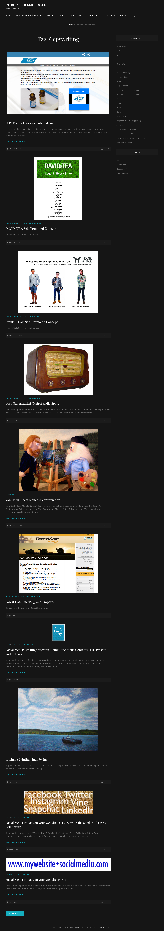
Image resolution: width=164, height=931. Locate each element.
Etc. (117, 68)
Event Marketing (123, 72)
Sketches (120, 125)
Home (8, 16)
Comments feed (123, 169)
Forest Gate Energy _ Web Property (30, 602)
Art (59, 16)
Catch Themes (104, 927)
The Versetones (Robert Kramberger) (131, 138)
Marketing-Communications (29, 223)
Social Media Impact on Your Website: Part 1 (36, 879)
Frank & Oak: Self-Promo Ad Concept (32, 322)
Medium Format (123, 99)
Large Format (122, 86)
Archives (120, 51)
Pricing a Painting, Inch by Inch (27, 759)
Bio (80, 16)
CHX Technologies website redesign (30, 123)
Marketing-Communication (27, 16)
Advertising (11, 223)
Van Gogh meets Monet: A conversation (33, 500)
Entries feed (121, 164)
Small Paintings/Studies (126, 129)
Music (48, 16)
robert (106, 149)
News (118, 112)
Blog (70, 16)
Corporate (120, 64)
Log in (118, 160)
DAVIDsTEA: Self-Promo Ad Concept (31, 228)
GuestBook (110, 16)
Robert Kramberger (26, 5)
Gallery (119, 81)
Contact (124, 16)
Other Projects (122, 116)
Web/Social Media (37, 118)
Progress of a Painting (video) (128, 121)
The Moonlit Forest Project (127, 134)
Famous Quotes (94, 16)
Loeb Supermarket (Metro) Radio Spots (32, 403)
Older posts (15, 913)
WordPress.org (122, 173)
